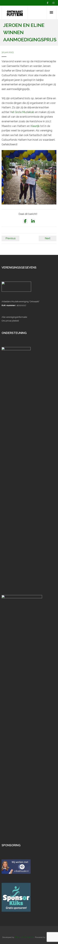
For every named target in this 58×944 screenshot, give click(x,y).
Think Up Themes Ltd (24, 937)
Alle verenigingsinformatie (14, 317)
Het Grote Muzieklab (22, 112)
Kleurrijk (35, 126)
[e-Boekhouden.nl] (16, 873)
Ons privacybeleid (10, 321)
